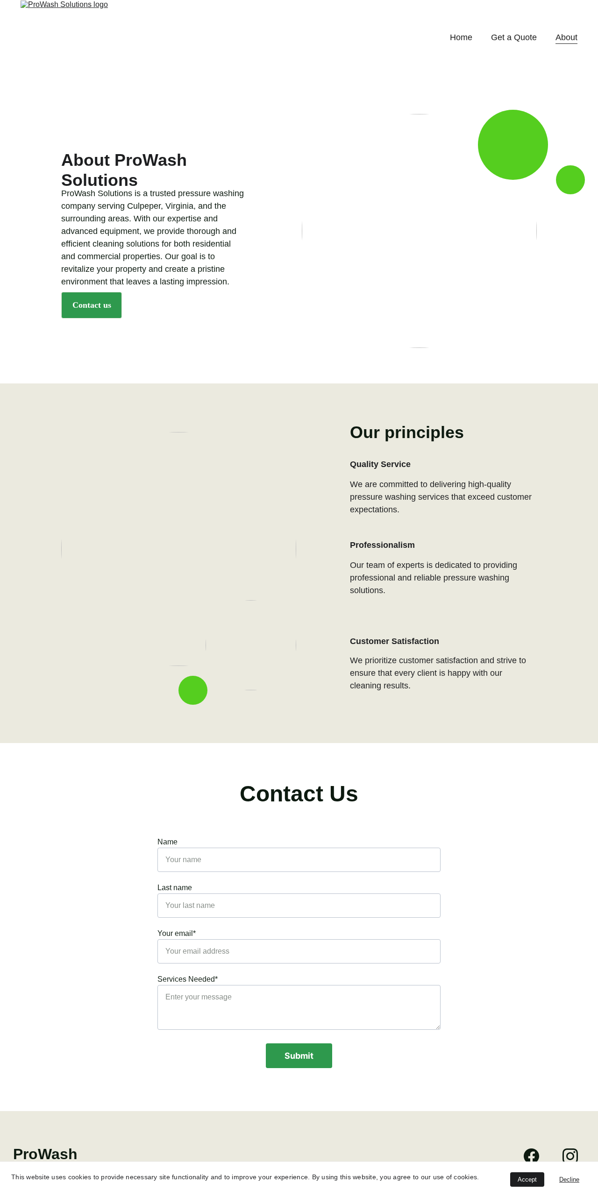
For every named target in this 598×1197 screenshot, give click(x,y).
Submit (299, 1056)
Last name (174, 888)
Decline (569, 1179)
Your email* (176, 933)
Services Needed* (187, 979)
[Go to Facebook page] (536, 1156)
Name (167, 842)
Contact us (91, 305)
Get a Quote (514, 37)
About (566, 37)
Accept (527, 1179)
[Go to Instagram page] (570, 1156)
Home (461, 37)
